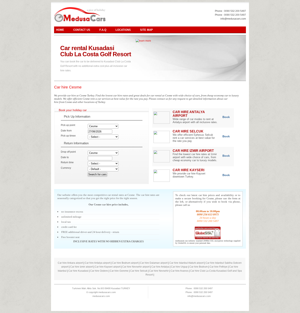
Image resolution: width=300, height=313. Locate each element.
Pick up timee (68, 135)
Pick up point (68, 125)
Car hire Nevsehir (159, 270)
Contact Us (81, 29)
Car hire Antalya (160, 266)
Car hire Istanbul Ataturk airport (186, 262)
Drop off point (68, 151)
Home (60, 29)
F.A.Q (102, 29)
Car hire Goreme (119, 270)
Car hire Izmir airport (81, 266)
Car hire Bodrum (198, 266)
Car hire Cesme (68, 87)
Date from (66, 130)
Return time (67, 162)
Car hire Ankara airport (70, 262)
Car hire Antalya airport (97, 262)
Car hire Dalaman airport (154, 262)
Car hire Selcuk (138, 270)
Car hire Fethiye (218, 266)
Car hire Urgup (179, 266)
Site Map (146, 29)
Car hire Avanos (179, 270)
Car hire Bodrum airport (125, 262)
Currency (66, 167)
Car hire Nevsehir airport (136, 266)
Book (226, 117)
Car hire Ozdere (99, 270)
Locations (123, 29)
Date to (65, 157)
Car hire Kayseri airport (107, 266)
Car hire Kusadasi (78, 270)
